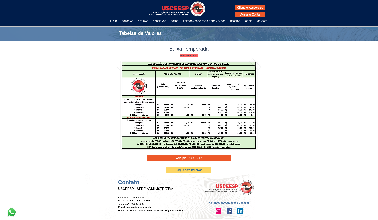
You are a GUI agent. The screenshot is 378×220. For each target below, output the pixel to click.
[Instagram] (218, 211)
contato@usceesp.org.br (138, 207)
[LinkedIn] (240, 211)
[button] (127, 21)
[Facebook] (229, 211)
